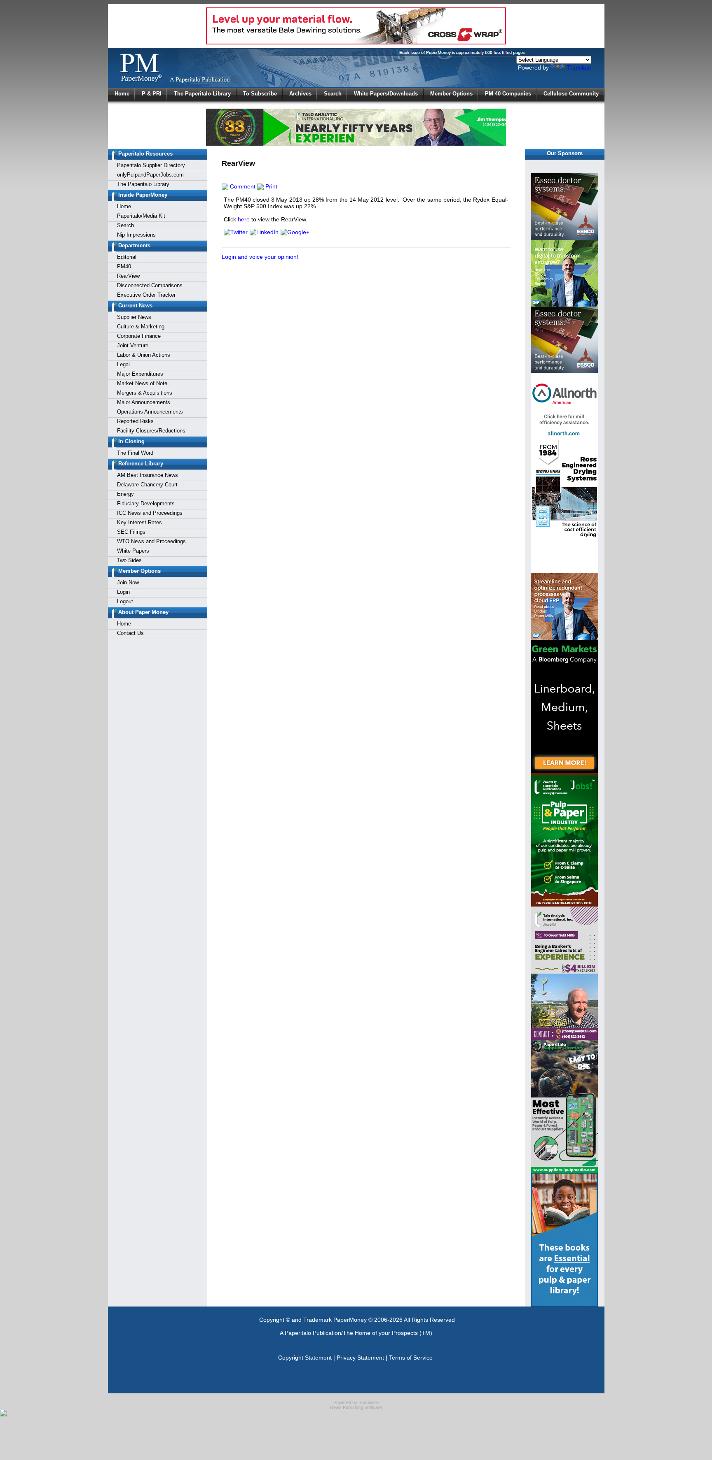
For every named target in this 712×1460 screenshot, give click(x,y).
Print (270, 186)
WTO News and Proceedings (151, 541)
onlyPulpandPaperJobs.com (150, 175)
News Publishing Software (356, 1407)
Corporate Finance (139, 336)
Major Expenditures (140, 374)
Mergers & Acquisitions (144, 393)
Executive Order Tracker (146, 295)
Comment (241, 186)
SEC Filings (131, 532)
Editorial (126, 257)
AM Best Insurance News (147, 475)
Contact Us (130, 633)
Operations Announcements (150, 412)
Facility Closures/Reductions (151, 431)
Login (123, 592)
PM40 (124, 266)
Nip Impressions (136, 235)
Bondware (368, 1402)
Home (122, 94)
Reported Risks (135, 421)
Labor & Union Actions (143, 355)
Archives (300, 94)
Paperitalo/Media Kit (141, 216)
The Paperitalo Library (202, 94)
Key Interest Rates (139, 522)
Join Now (128, 582)
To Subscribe (260, 94)
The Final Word (135, 453)
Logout (125, 601)
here (244, 219)
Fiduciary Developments (146, 503)
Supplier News (134, 317)
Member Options (451, 94)
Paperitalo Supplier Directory (151, 165)
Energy (125, 494)
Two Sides (129, 560)
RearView (128, 276)
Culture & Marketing (140, 326)
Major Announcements (143, 402)
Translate (579, 67)
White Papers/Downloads (386, 94)
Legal (123, 364)
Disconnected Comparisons (150, 285)
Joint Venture (132, 345)
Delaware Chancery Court (147, 484)
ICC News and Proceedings (150, 513)
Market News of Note (142, 383)
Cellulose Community (571, 94)
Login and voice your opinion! (260, 256)
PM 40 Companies (508, 94)
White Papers (133, 551)
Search (333, 94)
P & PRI (152, 94)
